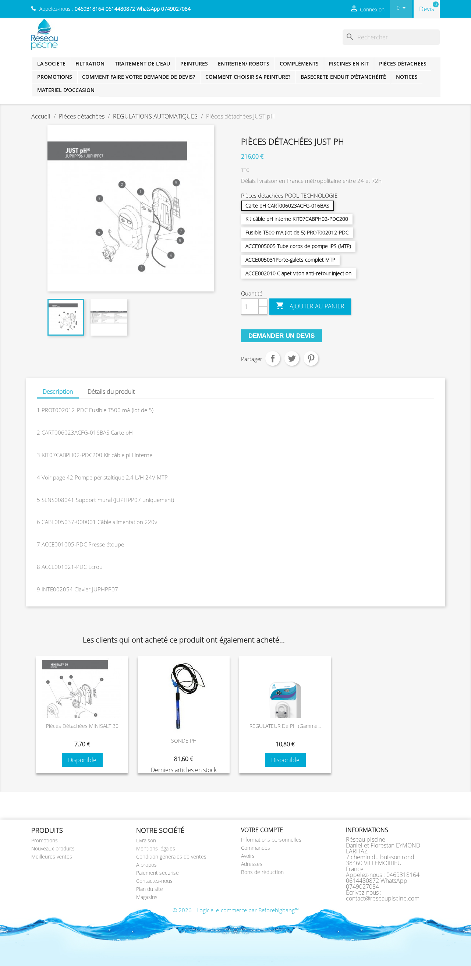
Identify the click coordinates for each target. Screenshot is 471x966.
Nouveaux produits (53, 848)
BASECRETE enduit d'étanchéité (343, 76)
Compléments (299, 63)
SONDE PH (183, 740)
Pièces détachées (402, 63)
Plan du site (149, 888)
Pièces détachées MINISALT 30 (82, 725)
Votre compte (262, 830)
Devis (426, 8)
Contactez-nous (154, 880)
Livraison (146, 840)
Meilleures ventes (51, 856)
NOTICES (407, 76)
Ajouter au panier (310, 305)
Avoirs (248, 855)
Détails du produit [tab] (111, 392)
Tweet (291, 358)
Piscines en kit (349, 63)
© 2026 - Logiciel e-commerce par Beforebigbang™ (236, 910)
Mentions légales (155, 848)
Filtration (90, 63)
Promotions (54, 76)
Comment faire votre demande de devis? (138, 76)
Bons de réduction (262, 871)
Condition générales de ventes (171, 856)
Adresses (251, 863)
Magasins (146, 897)
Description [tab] (58, 392)
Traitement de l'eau (142, 63)
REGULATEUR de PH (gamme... (285, 725)
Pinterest (311, 358)
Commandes (255, 847)
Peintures (194, 63)
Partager (272, 358)
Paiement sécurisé (157, 872)
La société (51, 63)
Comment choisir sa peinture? (247, 76)
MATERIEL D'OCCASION (66, 89)
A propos (146, 864)
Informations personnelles (271, 839)
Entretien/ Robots (243, 63)
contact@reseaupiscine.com (382, 898)
